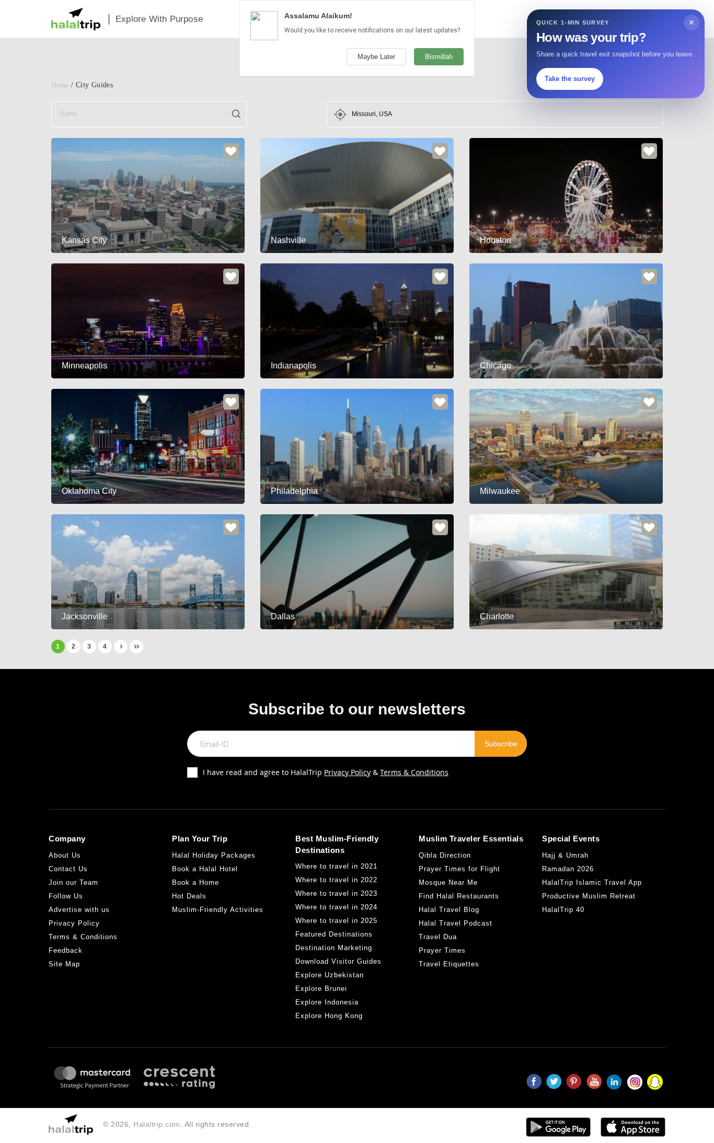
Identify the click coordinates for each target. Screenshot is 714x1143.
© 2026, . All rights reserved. (177, 1124)
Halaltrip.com (156, 1124)
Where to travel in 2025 (336, 921)
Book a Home (195, 882)
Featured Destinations (334, 934)
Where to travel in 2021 (336, 866)
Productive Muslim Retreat (589, 896)
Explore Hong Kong (329, 1016)
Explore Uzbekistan (329, 975)
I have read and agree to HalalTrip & (325, 772)
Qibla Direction (445, 855)
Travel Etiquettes (449, 964)
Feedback (66, 950)
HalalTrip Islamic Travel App (592, 882)
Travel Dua (438, 937)
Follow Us (66, 896)
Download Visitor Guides (338, 961)
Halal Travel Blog (449, 910)
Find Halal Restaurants (459, 896)
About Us (65, 855)
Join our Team (73, 882)
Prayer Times (442, 950)
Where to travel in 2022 (336, 880)
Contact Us (68, 869)
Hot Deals (189, 896)
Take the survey (570, 79)
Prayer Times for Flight (459, 869)
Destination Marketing (333, 948)
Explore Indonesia (327, 1002)
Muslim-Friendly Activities (217, 910)
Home (60, 85)
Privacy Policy (347, 772)
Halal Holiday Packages (214, 855)
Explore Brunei (321, 988)
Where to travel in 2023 (336, 893)
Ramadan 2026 (568, 869)
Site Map (64, 964)
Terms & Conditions (414, 772)
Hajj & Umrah (565, 855)
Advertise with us (79, 910)
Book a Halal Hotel (205, 869)
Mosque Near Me (448, 882)
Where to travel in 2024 (336, 907)
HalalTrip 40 (563, 910)
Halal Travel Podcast (455, 923)
